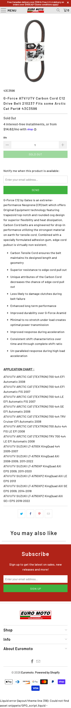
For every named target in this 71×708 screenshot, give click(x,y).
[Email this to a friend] (48, 514)
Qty (5, 137)
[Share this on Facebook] (30, 514)
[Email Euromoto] (38, 661)
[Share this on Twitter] (21, 514)
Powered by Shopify (47, 672)
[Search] (58, 10)
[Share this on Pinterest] (39, 514)
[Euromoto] (35, 10)
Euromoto (27, 672)
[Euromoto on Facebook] (32, 661)
